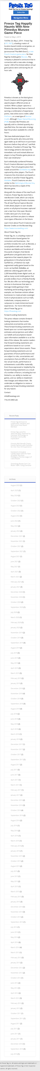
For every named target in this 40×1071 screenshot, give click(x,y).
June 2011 (14, 1034)
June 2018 (14, 719)
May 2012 (14, 988)
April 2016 (14, 836)
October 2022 (16, 511)
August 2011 (15, 1023)
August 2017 (15, 764)
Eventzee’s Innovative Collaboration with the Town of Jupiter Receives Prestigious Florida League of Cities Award (21, 455)
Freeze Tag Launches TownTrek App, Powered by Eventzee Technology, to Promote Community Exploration (20, 435)
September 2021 (17, 551)
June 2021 (14, 561)
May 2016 (14, 830)
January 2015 (15, 902)
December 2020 (17, 592)
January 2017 (15, 795)
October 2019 (16, 638)
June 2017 (14, 775)
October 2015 (16, 861)
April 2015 (14, 886)
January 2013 (15, 962)
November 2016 (17, 805)
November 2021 (17, 541)
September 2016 (17, 815)
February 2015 (16, 896)
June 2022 (14, 521)
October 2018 (16, 698)
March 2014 (15, 947)
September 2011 (17, 1018)
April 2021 (14, 572)
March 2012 (15, 998)
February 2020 (16, 622)
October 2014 (16, 917)
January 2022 (15, 531)
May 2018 (14, 724)
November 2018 (17, 693)
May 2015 (14, 881)
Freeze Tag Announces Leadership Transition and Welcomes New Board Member (20, 424)
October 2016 (16, 810)
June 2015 (14, 876)
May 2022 (14, 526)
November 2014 (17, 912)
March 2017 (15, 785)
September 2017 (17, 759)
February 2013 (16, 957)
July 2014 (14, 927)
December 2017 (17, 744)
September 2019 (17, 643)
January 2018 (15, 739)
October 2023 (16, 500)
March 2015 (15, 891)
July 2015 (14, 871)
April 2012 (14, 993)
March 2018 (15, 734)
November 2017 (17, 749)
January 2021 (15, 587)
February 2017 (16, 790)
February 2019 (16, 678)
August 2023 (15, 506)
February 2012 (16, 1003)
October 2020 (16, 602)
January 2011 (15, 1039)
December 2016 (17, 800)
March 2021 (15, 577)
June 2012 (14, 983)
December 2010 (17, 1044)
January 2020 (15, 627)
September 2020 (17, 607)
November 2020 (17, 597)
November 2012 (17, 973)
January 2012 (15, 1008)
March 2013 (15, 952)
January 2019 (15, 683)
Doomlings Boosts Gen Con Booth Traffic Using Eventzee (21, 464)
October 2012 (16, 978)
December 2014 (17, 907)
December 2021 (17, 536)
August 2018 (15, 709)
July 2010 (14, 1054)
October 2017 (16, 754)
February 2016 (16, 846)
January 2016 (15, 851)
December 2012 (17, 968)
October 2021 (16, 546)
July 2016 (14, 825)
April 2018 (14, 729)
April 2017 (14, 780)
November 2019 (17, 632)
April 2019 (14, 668)
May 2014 (14, 937)
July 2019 (14, 653)
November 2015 (17, 856)
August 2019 (15, 648)
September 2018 (17, 704)
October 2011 (16, 1013)
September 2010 (17, 1049)
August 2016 (15, 820)
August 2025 (15, 485)
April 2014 (14, 942)
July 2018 (14, 714)
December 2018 (17, 688)
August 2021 (15, 556)
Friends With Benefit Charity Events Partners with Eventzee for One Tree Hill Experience (21, 445)
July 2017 (14, 770)
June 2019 (14, 658)
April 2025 (14, 490)
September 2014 (17, 922)
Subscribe (21, 12)
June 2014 (14, 932)
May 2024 (14, 495)
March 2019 (15, 673)
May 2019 (14, 663)
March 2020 (15, 617)
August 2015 (15, 866)
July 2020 (14, 612)
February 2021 (16, 582)
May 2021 (14, 566)
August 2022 (15, 516)
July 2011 (14, 1028)
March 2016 (15, 841)
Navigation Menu (21, 18)
